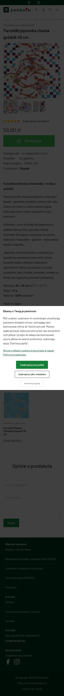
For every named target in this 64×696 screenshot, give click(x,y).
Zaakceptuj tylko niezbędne (32, 374)
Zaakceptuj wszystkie (32, 364)
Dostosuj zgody (32, 383)
